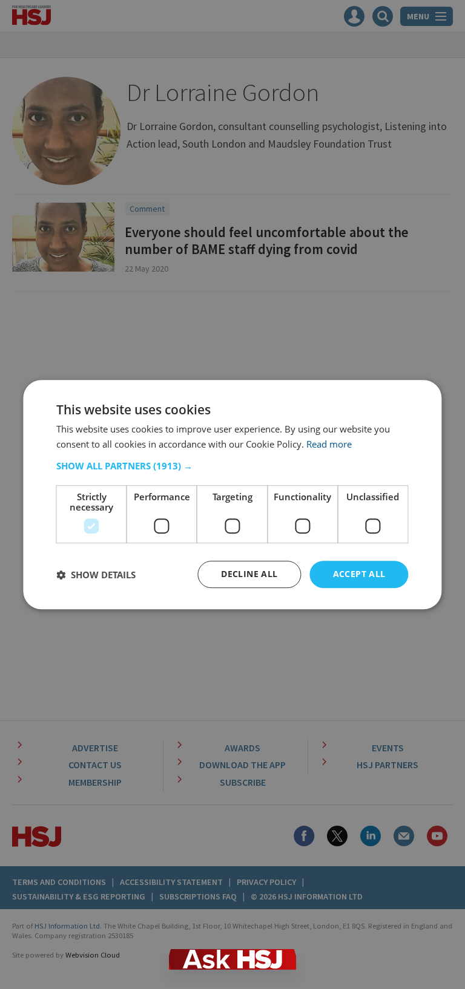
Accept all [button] (359, 574)
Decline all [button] (249, 574)
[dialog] (232, 495)
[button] (232, 466)
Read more (329, 444)
